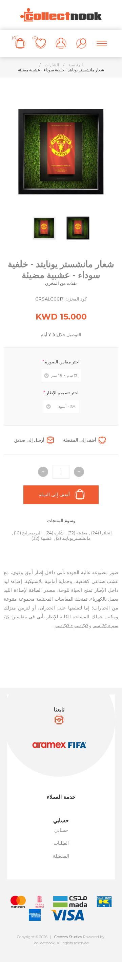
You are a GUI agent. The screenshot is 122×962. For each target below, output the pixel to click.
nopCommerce (76, 949)
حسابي (61, 830)
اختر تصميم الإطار (62, 392)
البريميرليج (32, 532)
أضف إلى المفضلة (79, 440)
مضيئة (81, 532)
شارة (59, 532)
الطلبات (61, 843)
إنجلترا (106, 532)
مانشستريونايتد (76, 538)
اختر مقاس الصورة (62, 361)
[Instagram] (59, 720)
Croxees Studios (68, 936)
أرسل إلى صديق (29, 440)
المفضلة (61, 856)
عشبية (46, 538)
